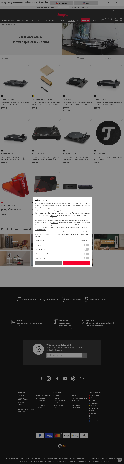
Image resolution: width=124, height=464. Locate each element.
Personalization (40, 254)
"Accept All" (54, 222)
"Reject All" (53, 215)
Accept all (77, 263)
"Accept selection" (40, 229)
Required (39, 240)
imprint (37, 236)
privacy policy (79, 234)
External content (41, 258)
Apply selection (49, 263)
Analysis (38, 245)
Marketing (39, 249)
